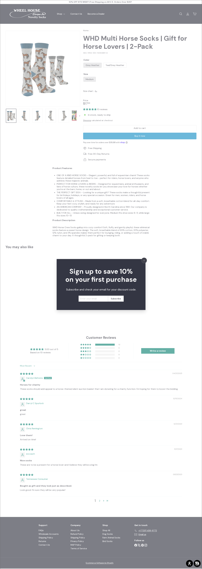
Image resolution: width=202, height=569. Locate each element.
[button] (197, 563)
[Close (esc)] (144, 260)
